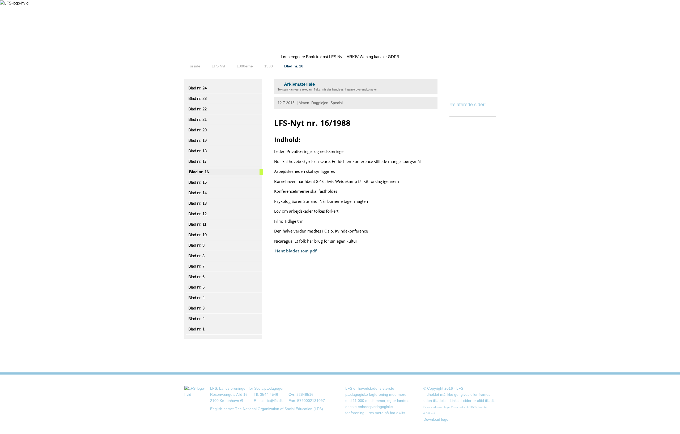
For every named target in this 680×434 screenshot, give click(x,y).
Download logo (435, 420)
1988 (268, 66)
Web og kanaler (373, 56)
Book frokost (317, 56)
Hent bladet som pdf (296, 250)
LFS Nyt (218, 66)
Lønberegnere (293, 56)
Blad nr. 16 (293, 66)
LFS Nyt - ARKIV (344, 56)
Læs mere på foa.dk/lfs (386, 413)
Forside (194, 66)
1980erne (245, 66)
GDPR (394, 56)
